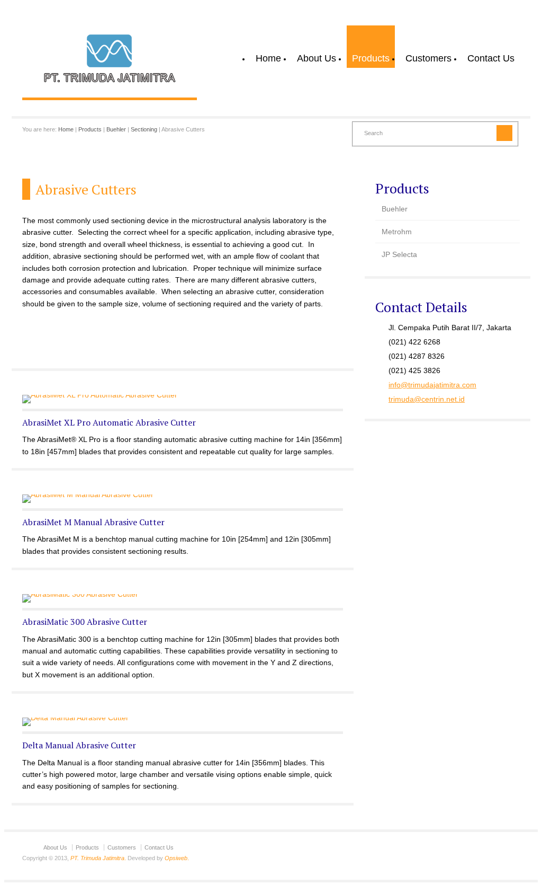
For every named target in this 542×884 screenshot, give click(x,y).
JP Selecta (399, 254)
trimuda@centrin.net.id (427, 399)
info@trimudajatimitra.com (432, 385)
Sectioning (144, 129)
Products (371, 58)
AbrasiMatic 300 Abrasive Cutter (84, 621)
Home (268, 58)
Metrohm (397, 231)
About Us (316, 58)
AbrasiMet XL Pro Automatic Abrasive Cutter (109, 422)
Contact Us (490, 58)
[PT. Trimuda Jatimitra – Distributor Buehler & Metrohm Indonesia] (109, 86)
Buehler (116, 129)
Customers (428, 58)
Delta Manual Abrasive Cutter (79, 745)
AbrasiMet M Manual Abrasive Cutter (93, 522)
